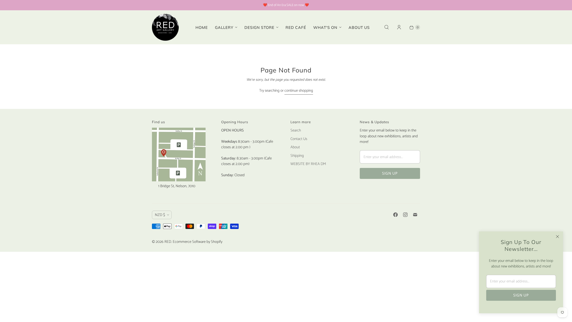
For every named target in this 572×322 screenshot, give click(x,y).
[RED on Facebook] (395, 215)
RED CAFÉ (296, 27)
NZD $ (160, 215)
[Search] (386, 27)
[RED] (165, 27)
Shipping (297, 156)
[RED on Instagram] (405, 215)
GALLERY (224, 27)
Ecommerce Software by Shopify (197, 242)
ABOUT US (359, 27)
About (295, 147)
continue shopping (298, 91)
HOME (202, 27)
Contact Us (298, 139)
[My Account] (399, 27)
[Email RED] (415, 215)
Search (295, 130)
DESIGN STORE (259, 27)
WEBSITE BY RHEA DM (308, 164)
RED (167, 242)
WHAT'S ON (325, 27)
